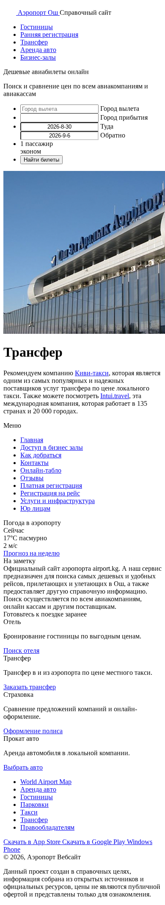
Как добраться (40, 455)
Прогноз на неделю (31, 553)
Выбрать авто (23, 767)
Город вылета (119, 108)
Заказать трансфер (29, 686)
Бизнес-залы (38, 57)
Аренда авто (38, 49)
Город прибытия (124, 117)
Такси (29, 812)
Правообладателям (47, 827)
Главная (31, 439)
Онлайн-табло (40, 470)
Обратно (112, 135)
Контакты (34, 462)
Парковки (34, 804)
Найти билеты (41, 160)
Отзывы (32, 477)
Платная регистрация (51, 485)
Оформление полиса (33, 730)
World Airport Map (46, 781)
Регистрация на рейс (50, 493)
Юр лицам (35, 508)
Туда (106, 126)
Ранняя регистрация (49, 34)
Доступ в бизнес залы (51, 447)
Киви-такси (92, 373)
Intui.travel (114, 395)
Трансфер (34, 42)
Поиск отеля (21, 650)
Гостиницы (36, 26)
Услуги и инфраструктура (57, 500)
